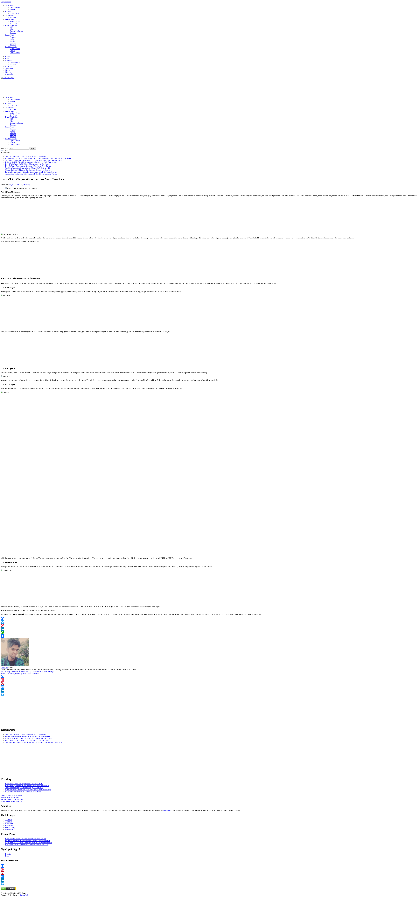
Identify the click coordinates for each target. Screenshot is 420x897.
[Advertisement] (66, 87)
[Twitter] (210, 622)
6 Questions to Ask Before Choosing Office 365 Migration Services (28, 738)
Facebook (13, 37)
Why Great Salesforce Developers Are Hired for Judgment (25, 156)
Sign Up (8, 72)
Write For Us (9, 68)
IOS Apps (13, 23)
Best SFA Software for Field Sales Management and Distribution (27, 164)
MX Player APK (166, 558)
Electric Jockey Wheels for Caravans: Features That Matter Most (27, 736)
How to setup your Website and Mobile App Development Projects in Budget (27, 672)
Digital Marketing (11, 25)
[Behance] (210, 687)
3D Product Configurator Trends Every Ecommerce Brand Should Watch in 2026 (33, 160)
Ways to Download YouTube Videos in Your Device (23, 792)
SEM (11, 29)
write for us (167, 810)
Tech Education (15, 7)
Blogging (13, 33)
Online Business (11, 47)
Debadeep (26, 185)
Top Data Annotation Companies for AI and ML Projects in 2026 (27, 168)
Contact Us (9, 74)
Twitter (12, 39)
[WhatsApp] (210, 632)
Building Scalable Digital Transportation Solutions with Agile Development (31, 162)
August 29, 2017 (14, 185)
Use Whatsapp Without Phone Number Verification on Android (27, 786)
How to (7, 11)
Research (13, 9)
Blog (7, 58)
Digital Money (15, 49)
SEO (11, 27)
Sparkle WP (24, 895)
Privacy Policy (15, 62)
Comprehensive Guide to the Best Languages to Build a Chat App (28, 790)
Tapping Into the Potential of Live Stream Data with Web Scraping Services (31, 174)
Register (8, 854)
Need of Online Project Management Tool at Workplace (20, 673)
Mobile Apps (9, 19)
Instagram (13, 43)
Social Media (9, 35)
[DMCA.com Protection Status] (8, 889)
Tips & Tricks (14, 13)
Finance (12, 51)
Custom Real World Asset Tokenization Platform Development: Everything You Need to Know (38, 158)
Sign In (7, 70)
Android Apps (14, 21)
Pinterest (13, 45)
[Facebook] (210, 618)
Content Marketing (16, 31)
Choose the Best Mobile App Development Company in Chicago (27, 170)
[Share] (210, 636)
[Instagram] (210, 680)
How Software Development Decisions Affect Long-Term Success (28, 166)
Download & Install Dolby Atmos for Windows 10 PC (24, 784)
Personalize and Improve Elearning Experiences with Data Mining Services (31, 172)
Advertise (8, 66)
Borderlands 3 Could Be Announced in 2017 (24, 242)
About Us (8, 60)
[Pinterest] (210, 625)
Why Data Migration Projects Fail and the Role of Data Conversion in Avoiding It (33, 742)
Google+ (13, 41)
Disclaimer (13, 64)
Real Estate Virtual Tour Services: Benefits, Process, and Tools (26, 740)
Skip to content (6, 2)
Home (7, 56)
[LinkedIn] (210, 629)
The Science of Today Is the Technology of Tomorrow (24, 788)
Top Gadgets (9, 15)
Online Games (15, 53)
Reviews (13, 17)
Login (7, 856)
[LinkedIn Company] (210, 690)
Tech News (9, 5)
